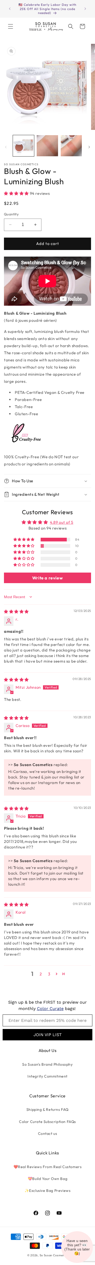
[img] (16, 611)
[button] (10, 26)
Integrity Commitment (47, 1076)
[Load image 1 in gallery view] (23, 145)
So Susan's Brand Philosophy (47, 1064)
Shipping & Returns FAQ (47, 1109)
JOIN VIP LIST (48, 1034)
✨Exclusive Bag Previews (48, 1190)
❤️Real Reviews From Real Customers (47, 1166)
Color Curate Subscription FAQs (47, 1121)
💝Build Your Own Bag (47, 1178)
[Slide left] (6, 147)
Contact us (47, 1133)
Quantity (11, 214)
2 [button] (41, 973)
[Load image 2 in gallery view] (47, 145)
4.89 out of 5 (61, 522)
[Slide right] (89, 147)
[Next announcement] (85, 9)
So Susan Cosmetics (54, 1255)
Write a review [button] (47, 577)
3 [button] (49, 973)
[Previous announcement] (10, 9)
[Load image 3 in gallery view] (71, 145)
